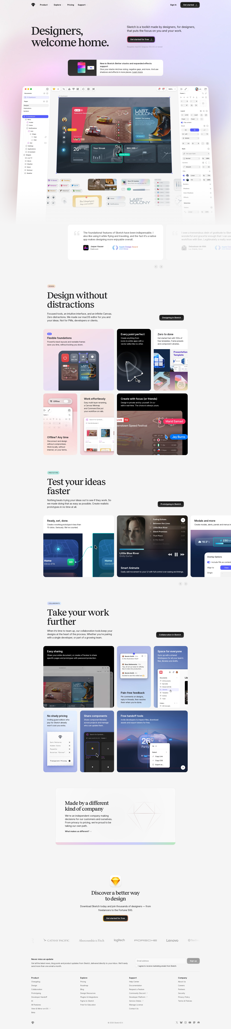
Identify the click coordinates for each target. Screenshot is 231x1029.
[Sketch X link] (177, 1023)
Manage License (136, 1005)
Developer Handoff (39, 997)
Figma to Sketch (87, 1001)
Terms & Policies (185, 1001)
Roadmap (84, 985)
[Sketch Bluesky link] (181, 1023)
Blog (82, 989)
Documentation (135, 985)
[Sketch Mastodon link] (194, 1023)
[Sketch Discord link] (198, 1023)
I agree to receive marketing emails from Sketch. (157, 966)
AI (32, 1001)
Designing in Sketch (171, 317)
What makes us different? (77, 831)
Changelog (35, 981)
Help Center (134, 981)
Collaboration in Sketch (170, 635)
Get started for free (139, 39)
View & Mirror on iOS (39, 1008)
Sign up (193, 961)
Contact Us (133, 1008)
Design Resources (88, 993)
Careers (181, 985)
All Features (36, 1005)
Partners (181, 989)
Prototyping (36, 993)
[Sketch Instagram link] (185, 1023)
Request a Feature (136, 989)
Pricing (70, 5)
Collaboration (36, 989)
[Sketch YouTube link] (190, 1023)
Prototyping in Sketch (171, 504)
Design (34, 985)
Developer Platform (137, 997)
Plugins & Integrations (89, 997)
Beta (33, 1012)
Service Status (135, 1001)
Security (181, 993)
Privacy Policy (184, 997)
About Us (182, 981)
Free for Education (88, 1005)
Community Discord (137, 993)
